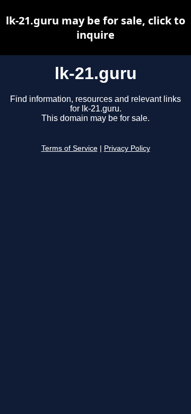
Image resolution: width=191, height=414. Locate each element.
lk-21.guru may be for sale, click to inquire (95, 27)
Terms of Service (69, 148)
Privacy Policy (127, 148)
